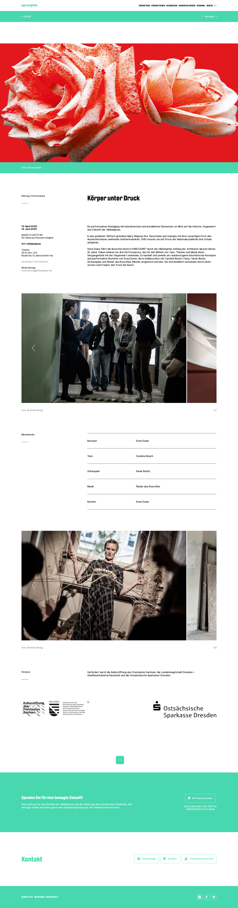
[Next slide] (193, 348)
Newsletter (27, 897)
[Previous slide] (45, 348)
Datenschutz (52, 897)
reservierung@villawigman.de (36, 270)
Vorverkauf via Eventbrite (34, 261)
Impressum (39, 897)
